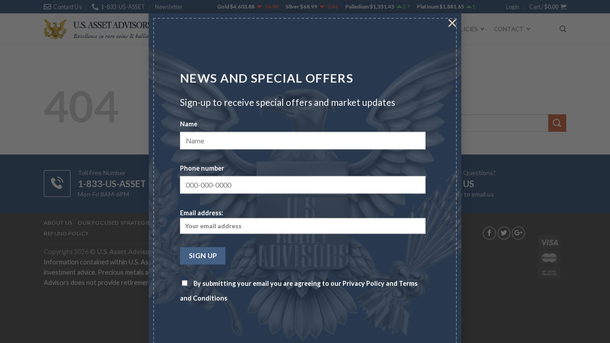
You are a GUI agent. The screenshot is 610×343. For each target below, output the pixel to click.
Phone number (202, 168)
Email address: (201, 213)
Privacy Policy (363, 284)
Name (188, 124)
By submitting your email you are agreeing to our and (299, 291)
